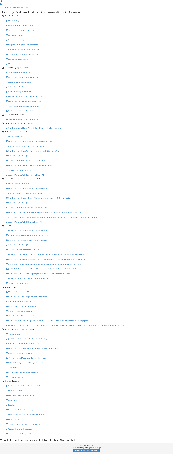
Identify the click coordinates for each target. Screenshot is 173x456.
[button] (1, 2)
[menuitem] (1, 5)
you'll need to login (95, 448)
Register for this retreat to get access (86, 450)
